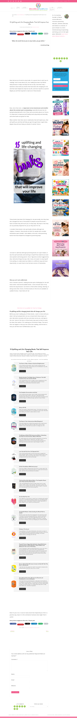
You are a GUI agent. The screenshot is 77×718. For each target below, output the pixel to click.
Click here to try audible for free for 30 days (29, 308)
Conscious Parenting (29, 627)
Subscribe (56, 1)
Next (47, 630)
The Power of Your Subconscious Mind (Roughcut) (31, 421)
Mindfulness (37, 627)
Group (65, 1)
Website (13, 685)
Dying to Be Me (22, 407)
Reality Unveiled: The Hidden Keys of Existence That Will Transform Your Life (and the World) (32, 378)
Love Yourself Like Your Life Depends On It (29, 451)
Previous (12, 630)
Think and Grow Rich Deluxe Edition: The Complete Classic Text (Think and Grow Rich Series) (32, 481)
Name (13, 674)
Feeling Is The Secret (24, 529)
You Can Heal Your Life (24, 496)
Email (12, 680)
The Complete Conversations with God (28, 392)
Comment (14, 659)
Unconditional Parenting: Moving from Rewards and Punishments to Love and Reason (31, 578)
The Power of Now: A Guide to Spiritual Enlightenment (31, 363)
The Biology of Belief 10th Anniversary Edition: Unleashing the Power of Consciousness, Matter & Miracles (32, 436)
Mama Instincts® (38, 7)
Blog (61, 1)
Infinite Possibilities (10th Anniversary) (28, 466)
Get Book (22, 371)
